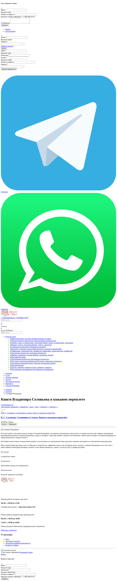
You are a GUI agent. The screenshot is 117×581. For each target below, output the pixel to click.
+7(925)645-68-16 (8, 318)
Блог (7, 539)
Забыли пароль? (7, 46)
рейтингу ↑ (53, 407)
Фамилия (4, 55)
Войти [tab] (8, 29)
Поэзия (21, 365)
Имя (3, 10)
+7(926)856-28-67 (22, 318)
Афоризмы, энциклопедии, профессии (57, 351)
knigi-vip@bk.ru (8, 493)
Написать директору (9, 530)
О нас (7, 375)
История (22, 357)
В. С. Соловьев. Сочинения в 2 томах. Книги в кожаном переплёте (34, 417)
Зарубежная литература (40, 359)
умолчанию (5, 407)
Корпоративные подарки (41, 339)
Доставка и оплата (12, 382)
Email (3, 37)
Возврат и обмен (12, 545)
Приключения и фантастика (45, 341)
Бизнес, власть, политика (42, 345)
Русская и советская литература (49, 361)
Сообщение (5, 23)
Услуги (8, 379)
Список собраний (12, 386)
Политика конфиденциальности (18, 543)
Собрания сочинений (37, 347)
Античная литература (37, 353)
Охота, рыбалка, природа (41, 367)
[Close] (2, 8)
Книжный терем (26, 552)
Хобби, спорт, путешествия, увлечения (58, 343)
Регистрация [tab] (10, 31)
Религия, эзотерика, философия (49, 349)
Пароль (4, 42)
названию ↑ (24, 407)
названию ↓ (14, 407)
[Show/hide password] (24, 44)
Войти (4, 48)
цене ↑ (37, 407)
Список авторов (11, 377)
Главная (8, 373)
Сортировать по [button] (7, 405)
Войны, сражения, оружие (43, 355)
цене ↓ (31, 407)
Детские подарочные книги (45, 363)
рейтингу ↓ (44, 407)
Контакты (9, 384)
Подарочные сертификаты (43, 369)
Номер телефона (8, 14)
